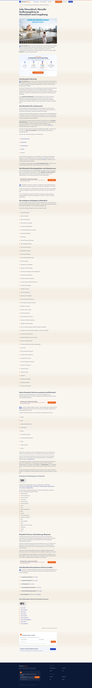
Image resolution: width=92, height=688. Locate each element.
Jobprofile (49, 1)
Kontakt (63, 679)
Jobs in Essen (23, 613)
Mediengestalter (51, 486)
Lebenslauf (49, 125)
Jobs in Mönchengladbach (26, 619)
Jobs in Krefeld (24, 615)
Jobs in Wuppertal (24, 623)
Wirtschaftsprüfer (24, 145)
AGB (50, 679)
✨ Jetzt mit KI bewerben (38, 72)
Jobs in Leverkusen (25, 617)
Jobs (63, 670)
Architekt (22, 149)
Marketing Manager (43, 486)
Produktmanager (29, 486)
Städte (51, 670)
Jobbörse (39, 594)
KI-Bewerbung (36, 1)
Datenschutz (64, 676)
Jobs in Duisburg (24, 609)
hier (37, 577)
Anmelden (70, 1)
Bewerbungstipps (43, 1)
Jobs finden (59, 1)
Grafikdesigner (36, 486)
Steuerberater (23, 142)
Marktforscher (31, 459)
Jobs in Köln (23, 607)
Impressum (51, 676)
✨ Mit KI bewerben (51, 402)
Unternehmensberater (25, 138)
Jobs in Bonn (23, 611)
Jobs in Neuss (23, 621)
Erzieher (44, 159)
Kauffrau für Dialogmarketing (27, 487)
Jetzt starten (53, 649)
